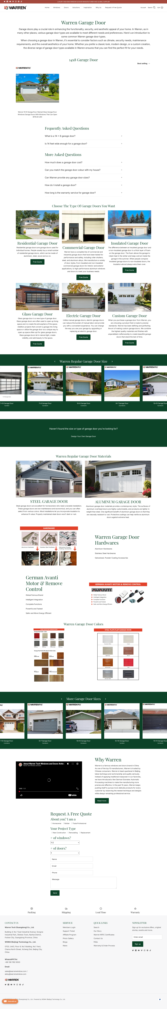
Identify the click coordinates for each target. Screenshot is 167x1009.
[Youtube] (10, 1)
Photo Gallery (68, 938)
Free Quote (37, 262)
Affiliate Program (69, 935)
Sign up (138, 944)
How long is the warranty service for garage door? (70, 192)
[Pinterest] (18, 1)
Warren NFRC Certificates (104, 935)
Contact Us (98, 938)
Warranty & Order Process (104, 946)
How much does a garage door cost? (63, 162)
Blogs (65, 942)
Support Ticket (69, 931)
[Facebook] (7, 1)
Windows (56, 7)
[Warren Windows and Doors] (15, 7)
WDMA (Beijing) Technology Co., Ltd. (53, 999)
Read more (101, 801)
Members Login (69, 927)
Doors (66, 7)
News (65, 946)
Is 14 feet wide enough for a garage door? (66, 143)
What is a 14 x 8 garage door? (60, 136)
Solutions (76, 7)
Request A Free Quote (113, 7)
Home (47, 7)
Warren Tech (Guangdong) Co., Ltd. (21, 999)
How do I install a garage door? (60, 185)
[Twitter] (4, 1)
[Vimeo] (13, 1)
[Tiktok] (21, 1)
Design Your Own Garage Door (83, 436)
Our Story (97, 931)
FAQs (96, 942)
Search (96, 927)
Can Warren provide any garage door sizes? (67, 177)
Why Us (98, 7)
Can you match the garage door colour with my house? (72, 170)
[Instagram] (16, 1)
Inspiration (88, 7)
